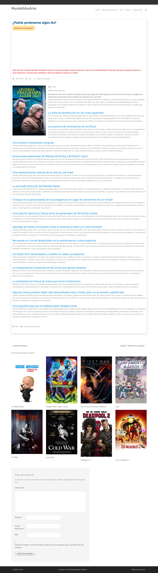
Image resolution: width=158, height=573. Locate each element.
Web (16, 535)
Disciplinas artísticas (109, 10)
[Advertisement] (79, 50)
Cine (121, 10)
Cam (117, 406)
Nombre (18, 517)
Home (97, 10)
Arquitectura (137, 10)
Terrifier (14, 457)
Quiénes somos (18, 570)
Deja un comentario (43, 79)
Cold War (50, 457)
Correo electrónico (20, 527)
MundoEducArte (23, 8)
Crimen (32, 326)
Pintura (127, 10)
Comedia (26, 326)
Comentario (20, 488)
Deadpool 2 (86, 460)
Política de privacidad (138, 570)
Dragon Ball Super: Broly (57, 406)
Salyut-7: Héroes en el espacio (133, 346)
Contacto (84, 570)
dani (30, 79)
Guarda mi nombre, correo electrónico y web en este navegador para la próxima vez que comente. (49, 546)
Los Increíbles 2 (122, 460)
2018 (17, 326)
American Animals (19, 346)
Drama (37, 326)
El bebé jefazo (17, 406)
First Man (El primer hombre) (93, 406)
